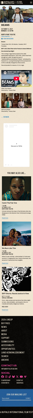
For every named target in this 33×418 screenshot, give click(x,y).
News (4, 327)
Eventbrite (5, 383)
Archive (5, 360)
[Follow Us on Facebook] (2, 376)
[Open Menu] (31, 2)
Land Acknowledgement (13, 352)
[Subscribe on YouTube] (21, 376)
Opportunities (8, 349)
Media (4, 334)
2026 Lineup (7, 319)
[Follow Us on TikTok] (10, 376)
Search (4, 356)
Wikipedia (19, 383)
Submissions (7, 341)
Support (5, 338)
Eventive (19, 380)
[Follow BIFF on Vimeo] (25, 376)
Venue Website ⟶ (6, 36)
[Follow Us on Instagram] (6, 376)
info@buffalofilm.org (9, 369)
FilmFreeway (5, 380)
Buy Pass (5, 323)
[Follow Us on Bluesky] (13, 376)
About (4, 330)
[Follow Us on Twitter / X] (17, 376)
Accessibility (7, 345)
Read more (5, 218)
